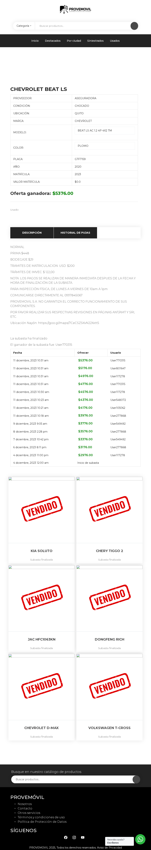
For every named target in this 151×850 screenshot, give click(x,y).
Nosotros (25, 804)
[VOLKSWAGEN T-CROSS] (109, 687)
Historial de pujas (75, 232)
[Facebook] (66, 837)
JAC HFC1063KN (41, 639)
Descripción (32, 232)
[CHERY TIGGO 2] (109, 510)
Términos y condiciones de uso (41, 817)
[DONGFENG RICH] (109, 598)
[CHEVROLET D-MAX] (41, 687)
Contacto (25, 808)
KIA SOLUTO (41, 551)
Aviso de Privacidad (109, 847)
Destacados (53, 40)
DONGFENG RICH (109, 639)
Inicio (35, 40)
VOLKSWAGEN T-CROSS (109, 728)
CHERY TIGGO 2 (109, 551)
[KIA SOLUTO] (41, 510)
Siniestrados (95, 40)
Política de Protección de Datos (42, 821)
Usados (115, 40)
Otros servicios (29, 813)
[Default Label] (83, 837)
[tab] (32, 232)
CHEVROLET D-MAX (41, 728)
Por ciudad (74, 40)
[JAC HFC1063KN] (41, 598)
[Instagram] (74, 837)
